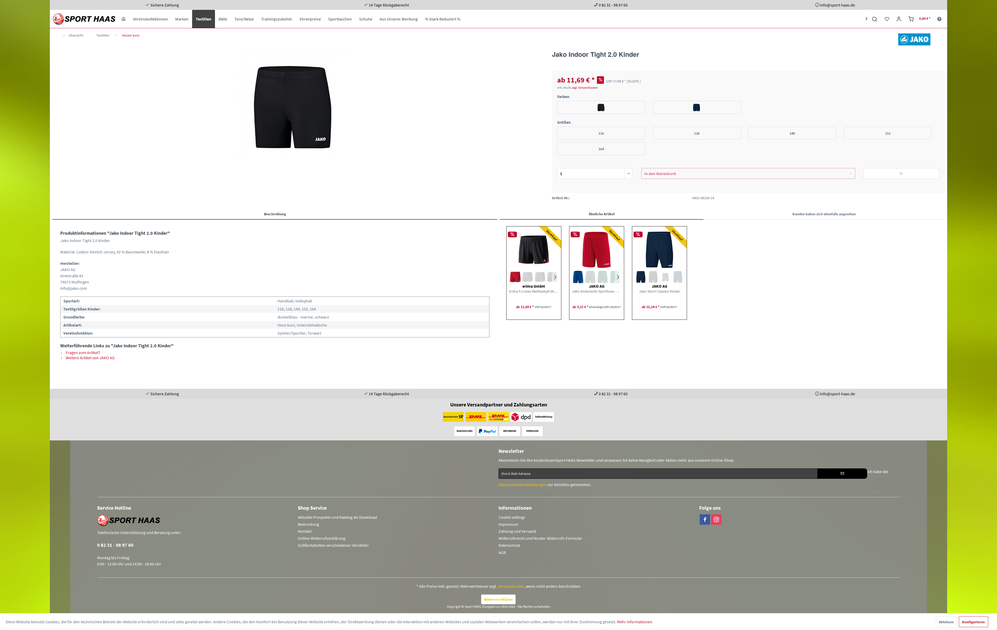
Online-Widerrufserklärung (321, 538)
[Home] (123, 19)
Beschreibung (275, 214)
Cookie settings (511, 517)
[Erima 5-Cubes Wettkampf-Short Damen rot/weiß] (515, 277)
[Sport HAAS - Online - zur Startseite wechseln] (84, 18)
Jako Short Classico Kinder (659, 291)
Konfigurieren (973, 622)
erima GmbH (533, 286)
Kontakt (305, 531)
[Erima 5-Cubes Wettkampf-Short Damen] (533, 250)
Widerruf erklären (498, 599)
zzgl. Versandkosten (585, 87)
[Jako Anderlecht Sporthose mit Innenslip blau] (578, 277)
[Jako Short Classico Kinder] (659, 250)
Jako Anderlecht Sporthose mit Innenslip (596, 291)
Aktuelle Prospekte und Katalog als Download (337, 517)
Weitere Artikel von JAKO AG (90, 357)
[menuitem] (123, 19)
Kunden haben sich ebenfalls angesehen (824, 214)
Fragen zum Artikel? (82, 352)
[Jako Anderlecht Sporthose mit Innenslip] (596, 250)
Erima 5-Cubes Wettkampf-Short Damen (533, 291)
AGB (502, 552)
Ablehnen (946, 622)
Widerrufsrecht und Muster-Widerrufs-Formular (540, 538)
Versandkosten (511, 586)
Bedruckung (308, 524)
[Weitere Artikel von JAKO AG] (914, 39)
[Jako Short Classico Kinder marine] (641, 277)
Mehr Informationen (634, 621)
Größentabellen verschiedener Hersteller (333, 545)
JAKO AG (596, 286)
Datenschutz (509, 545)
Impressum (508, 524)
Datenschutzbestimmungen (522, 484)
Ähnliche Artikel (602, 214)
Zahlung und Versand (517, 531)
